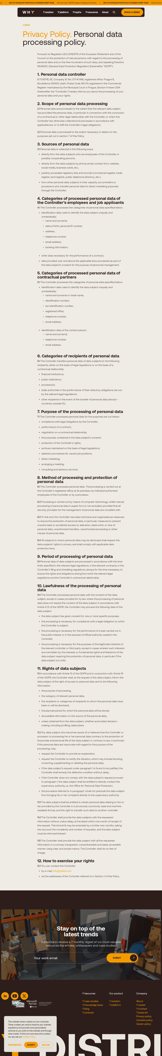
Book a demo (132, 12)
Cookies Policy (28, 1037)
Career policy (143, 1023)
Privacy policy (144, 1016)
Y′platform (63, 12)
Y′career (141, 1004)
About (105, 12)
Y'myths (77, 12)
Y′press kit (142, 1012)
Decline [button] (46, 1045)
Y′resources (91, 12)
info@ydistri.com (62, 870)
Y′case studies (90, 1001)
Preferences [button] (14, 1045)
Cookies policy (144, 1020)
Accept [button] (31, 1045)
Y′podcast (88, 1012)
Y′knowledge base (92, 1004)
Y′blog (85, 1008)
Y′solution (48, 12)
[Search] (114, 12)
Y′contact (141, 1008)
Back (27, 25)
